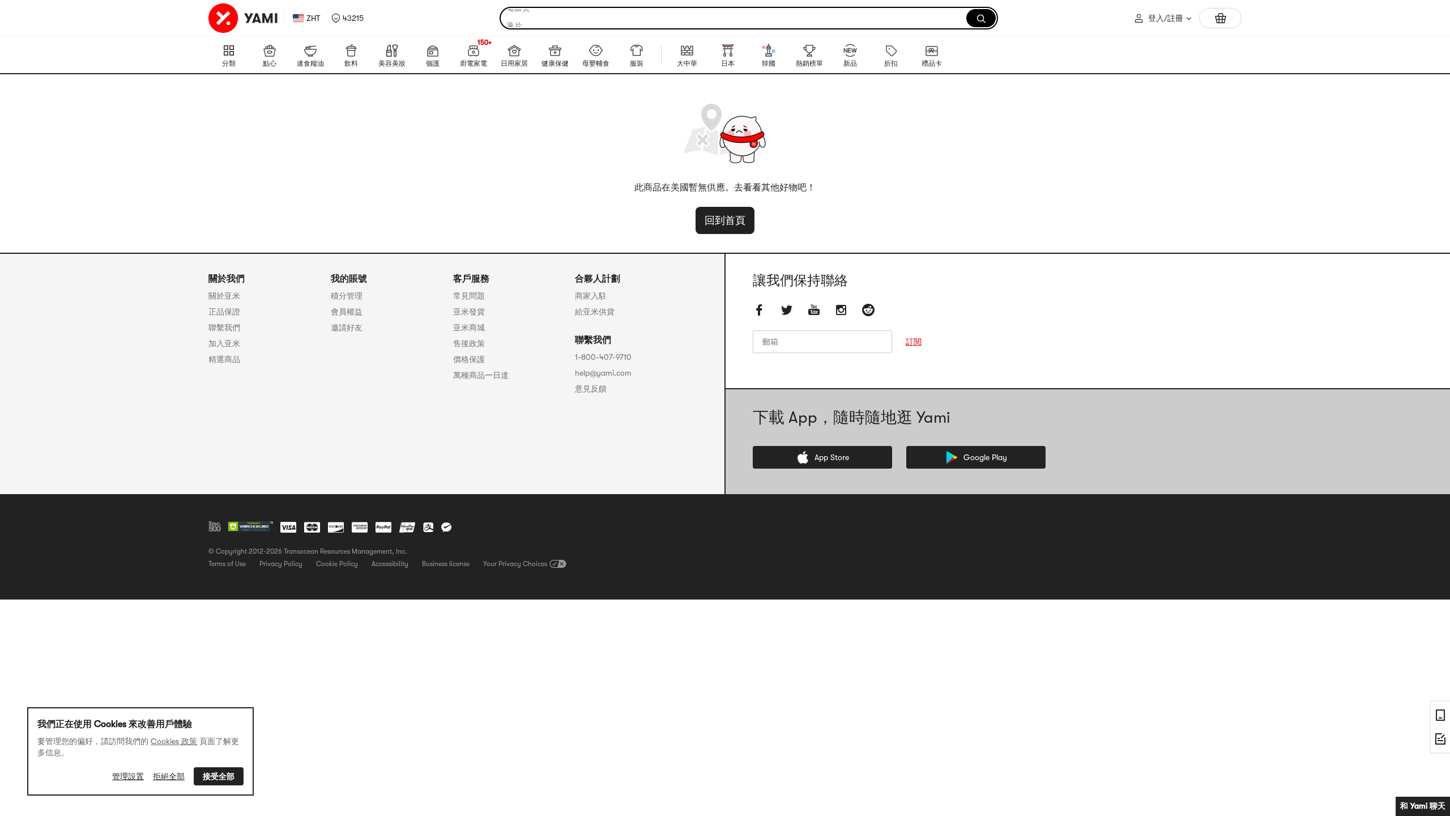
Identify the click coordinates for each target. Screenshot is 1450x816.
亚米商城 (469, 327)
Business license (446, 564)
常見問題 (469, 295)
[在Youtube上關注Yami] (814, 310)
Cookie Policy (337, 564)
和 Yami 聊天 (1422, 805)
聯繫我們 (224, 327)
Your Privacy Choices (515, 564)
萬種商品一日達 (481, 375)
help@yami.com (603, 372)
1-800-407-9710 (603, 357)
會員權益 (346, 311)
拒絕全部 (169, 776)
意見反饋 (591, 388)
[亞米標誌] (243, 18)
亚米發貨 (469, 311)
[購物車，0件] (1220, 18)
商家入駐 (591, 295)
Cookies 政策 (174, 741)
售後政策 (469, 343)
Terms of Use (227, 564)
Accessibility (390, 564)
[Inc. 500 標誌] (214, 526)
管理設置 (128, 776)
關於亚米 (224, 295)
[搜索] (981, 18)
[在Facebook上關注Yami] (759, 310)
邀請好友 (346, 327)
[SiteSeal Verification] (250, 527)
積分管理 (346, 295)
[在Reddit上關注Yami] (868, 310)
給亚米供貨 (595, 311)
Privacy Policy (280, 564)
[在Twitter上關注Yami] (787, 310)
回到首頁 (725, 220)
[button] (347, 18)
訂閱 (914, 341)
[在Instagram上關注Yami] (841, 310)
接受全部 (218, 776)
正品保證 (224, 311)
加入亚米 (224, 343)
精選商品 (224, 359)
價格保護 (469, 359)
